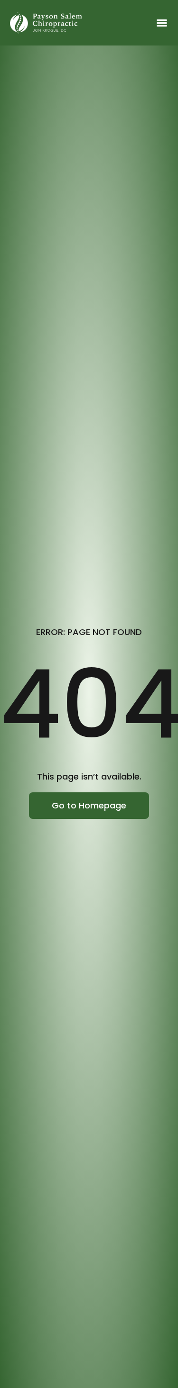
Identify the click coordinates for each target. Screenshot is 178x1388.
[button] (161, 22)
